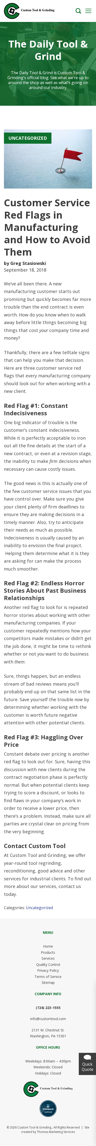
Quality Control (48, 964)
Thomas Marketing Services (56, 1132)
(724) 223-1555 (48, 1007)
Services (48, 958)
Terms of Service (48, 976)
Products (48, 952)
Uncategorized (39, 907)
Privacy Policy (48, 970)
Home (48, 946)
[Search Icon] (78, 11)
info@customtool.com (48, 1018)
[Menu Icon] (88, 11)
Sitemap (48, 982)
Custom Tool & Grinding (34, 1127)
